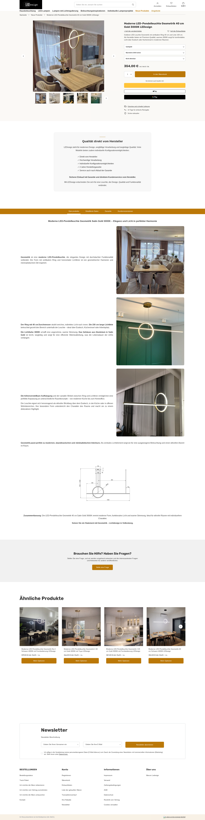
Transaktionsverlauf (69, 795)
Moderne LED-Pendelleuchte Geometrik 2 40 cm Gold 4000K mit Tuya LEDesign (81, 650)
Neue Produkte (142, 11)
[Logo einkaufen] (31, 4)
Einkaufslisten (67, 785)
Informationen (111, 769)
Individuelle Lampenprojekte (120, 11)
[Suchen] (133, 4)
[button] (23, 56)
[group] (68, 56)
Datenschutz (108, 795)
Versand (107, 780)
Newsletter (66, 805)
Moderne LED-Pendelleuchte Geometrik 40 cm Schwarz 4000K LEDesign (165, 650)
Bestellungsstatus (26, 775)
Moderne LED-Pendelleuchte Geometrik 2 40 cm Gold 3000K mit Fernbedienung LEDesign (123, 650)
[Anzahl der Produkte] (128, 74)
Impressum (108, 775)
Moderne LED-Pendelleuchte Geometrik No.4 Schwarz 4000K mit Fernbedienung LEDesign (38, 650)
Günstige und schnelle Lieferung (139, 106)
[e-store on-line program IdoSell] (174, 817)
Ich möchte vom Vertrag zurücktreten (33, 790)
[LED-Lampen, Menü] (51, 11)
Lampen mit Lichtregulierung (65, 11)
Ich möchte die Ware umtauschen (32, 795)
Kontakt (22, 800)
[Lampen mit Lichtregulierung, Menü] (79, 11)
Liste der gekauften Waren (72, 790)
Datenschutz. (63, 754)
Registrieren (66, 775)
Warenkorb (66, 780)
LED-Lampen (44, 11)
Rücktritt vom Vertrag (112, 800)
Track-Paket (24, 780)
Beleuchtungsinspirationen (93, 11)
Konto (65, 769)
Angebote (155, 11)
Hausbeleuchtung (28, 11)
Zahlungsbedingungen (112, 785)
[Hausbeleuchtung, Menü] (36, 11)
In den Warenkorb (160, 74)
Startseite (23, 15)
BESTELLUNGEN (28, 769)
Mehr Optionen (39, 661)
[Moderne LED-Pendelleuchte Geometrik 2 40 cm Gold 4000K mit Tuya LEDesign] (81, 626)
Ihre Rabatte (66, 800)
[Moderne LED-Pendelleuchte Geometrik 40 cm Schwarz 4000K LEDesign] (166, 626)
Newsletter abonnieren (144, 745)
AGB (105, 790)
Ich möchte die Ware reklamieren (32, 785)
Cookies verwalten (111, 805)
